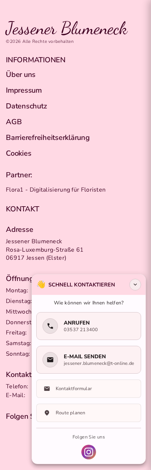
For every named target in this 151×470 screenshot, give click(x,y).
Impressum (24, 90)
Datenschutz (26, 106)
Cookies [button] (18, 153)
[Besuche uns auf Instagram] (88, 452)
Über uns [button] (21, 74)
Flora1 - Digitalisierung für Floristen (56, 190)
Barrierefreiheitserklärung (48, 138)
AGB (14, 122)
